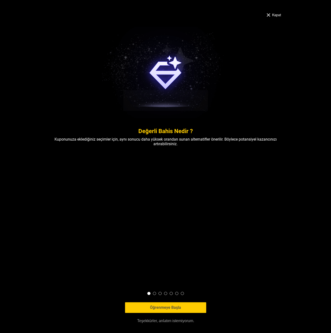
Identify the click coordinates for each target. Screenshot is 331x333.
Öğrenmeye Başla (165, 307)
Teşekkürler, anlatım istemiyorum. (165, 321)
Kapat (276, 14)
